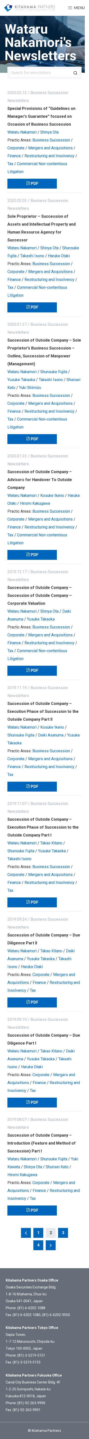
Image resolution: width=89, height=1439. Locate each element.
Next (51, 1245)
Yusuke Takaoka (21, 379)
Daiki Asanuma (51, 735)
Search (75, 73)
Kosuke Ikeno (52, 495)
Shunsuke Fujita (53, 371)
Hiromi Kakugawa (35, 503)
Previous (26, 1233)
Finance (14, 156)
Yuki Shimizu (30, 387)
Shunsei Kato (57, 1167)
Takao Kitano (51, 843)
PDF (34, 183)
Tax (10, 163)
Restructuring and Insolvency (49, 156)
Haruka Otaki (59, 255)
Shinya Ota (49, 132)
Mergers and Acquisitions (50, 148)
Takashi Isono (32, 255)
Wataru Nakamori (22, 132)
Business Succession (51, 140)
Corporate (15, 148)
